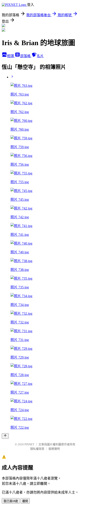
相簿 (11, 56)
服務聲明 (54, 448)
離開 (25, 501)
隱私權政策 (37, 448)
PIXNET (29, 444)
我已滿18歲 (10, 501)
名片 (40, 56)
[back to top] (5, 436)
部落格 (25, 56)
